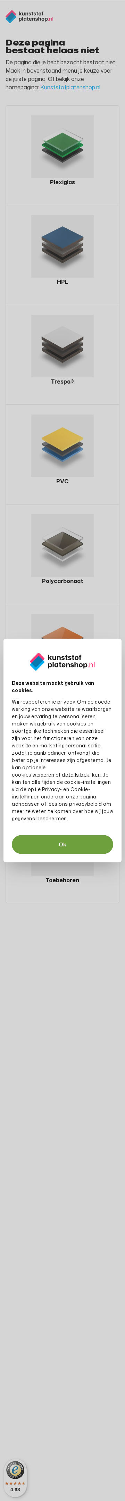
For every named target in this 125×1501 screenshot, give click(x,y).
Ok (62, 844)
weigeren (43, 774)
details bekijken (81, 774)
